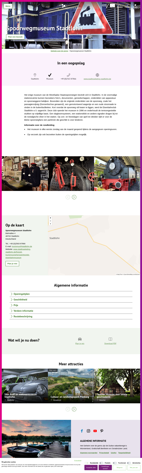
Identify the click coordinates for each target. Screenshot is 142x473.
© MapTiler (119, 274)
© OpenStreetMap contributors (131, 274)
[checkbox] (86, 463)
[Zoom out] (50, 220)
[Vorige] (68, 197)
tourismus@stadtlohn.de (22, 246)
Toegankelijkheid (124, 453)
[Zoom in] (50, 217)
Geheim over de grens (59, 51)
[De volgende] (74, 197)
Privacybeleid (104, 453)
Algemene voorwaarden (88, 453)
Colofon (113, 453)
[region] (94, 245)
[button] (15, 36)
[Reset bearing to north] (50, 223)
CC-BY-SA (92, 398)
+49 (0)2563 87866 (68, 79)
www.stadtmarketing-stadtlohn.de (97, 79)
